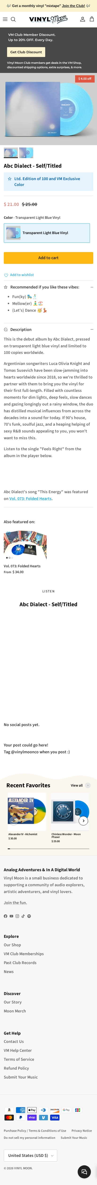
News (9, 972)
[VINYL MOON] (48, 19)
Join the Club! (73, 6)
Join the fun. (15, 903)
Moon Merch (15, 1011)
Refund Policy (16, 1068)
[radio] (47, 233)
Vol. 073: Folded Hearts (30, 499)
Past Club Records (20, 963)
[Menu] (5, 19)
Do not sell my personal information (29, 1138)
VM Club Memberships (24, 954)
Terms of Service (19, 1059)
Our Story (13, 1002)
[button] (13, 820)
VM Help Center (18, 1050)
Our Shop (12, 945)
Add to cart (48, 258)
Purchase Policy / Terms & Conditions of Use (35, 1130)
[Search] (15, 19)
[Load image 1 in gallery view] (48, 109)
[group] (27, 819)
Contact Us (14, 1042)
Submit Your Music (21, 1077)
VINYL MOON (23, 1168)
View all (77, 785)
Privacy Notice (82, 1130)
